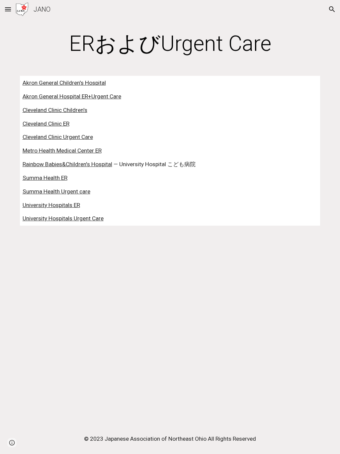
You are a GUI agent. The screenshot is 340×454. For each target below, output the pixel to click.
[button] (8, 9)
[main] (170, 44)
